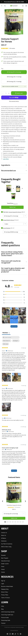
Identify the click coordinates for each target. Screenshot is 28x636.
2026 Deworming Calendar (7, 612)
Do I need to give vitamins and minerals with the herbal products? (12, 270)
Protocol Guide (5, 617)
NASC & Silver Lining (6, 546)
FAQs (2, 606)
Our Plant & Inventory (6, 544)
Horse (2, 566)
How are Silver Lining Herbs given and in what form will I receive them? (12, 253)
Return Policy (4, 592)
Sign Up (3, 581)
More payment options (14, 101)
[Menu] (1, 5)
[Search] (5, 5)
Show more (14, 470)
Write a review (14, 326)
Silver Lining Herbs (11, 627)
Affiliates (3, 538)
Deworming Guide (5, 620)
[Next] (25, 501)
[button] (14, 292)
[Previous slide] (1, 1)
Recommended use (8, 170)
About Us (3, 535)
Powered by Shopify (20, 627)
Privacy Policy (4, 595)
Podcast (3, 623)
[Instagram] (10, 634)
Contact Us (4, 532)
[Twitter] (18, 634)
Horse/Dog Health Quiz (7, 615)
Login (2, 583)
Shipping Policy (5, 589)
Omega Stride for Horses (8, 220)
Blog (2, 609)
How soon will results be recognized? (11, 262)
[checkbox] (5, 344)
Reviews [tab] (6, 332)
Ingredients (5, 165)
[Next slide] (26, 1)
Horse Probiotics (6, 228)
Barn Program (4, 558)
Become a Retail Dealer (7, 586)
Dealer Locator (5, 564)
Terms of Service (5, 598)
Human (3, 572)
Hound (2, 569)
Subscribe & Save (5, 561)
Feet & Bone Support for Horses (14, 505)
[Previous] (2, 501)
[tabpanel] (14, 404)
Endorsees (3, 541)
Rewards (3, 555)
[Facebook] (7, 634)
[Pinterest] (20, 634)
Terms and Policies (14, 630)
